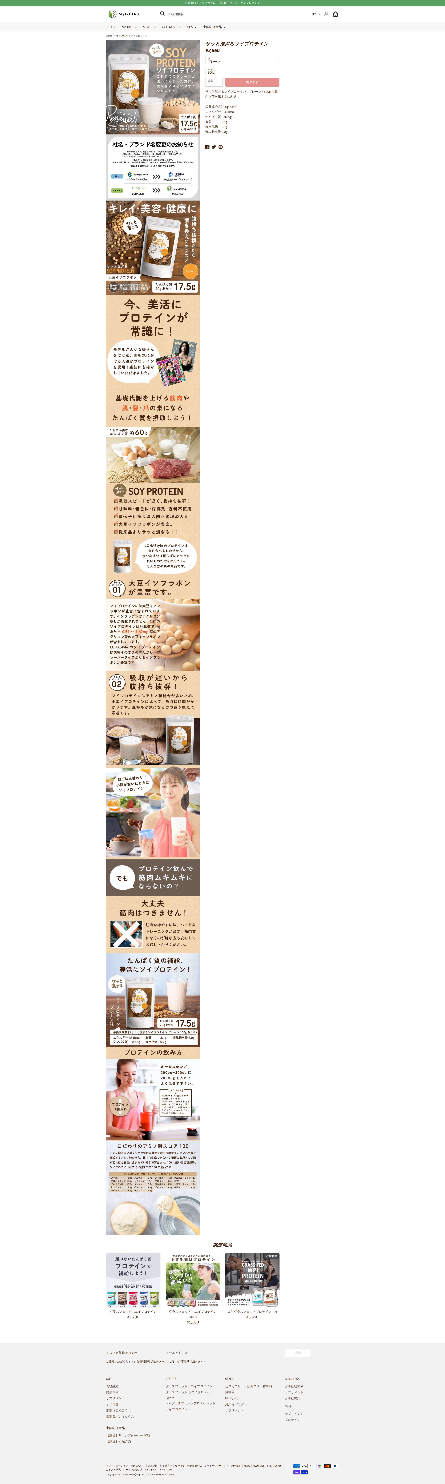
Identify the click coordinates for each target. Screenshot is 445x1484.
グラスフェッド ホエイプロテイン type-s (193, 1314)
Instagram (150, 1469)
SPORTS (128, 27)
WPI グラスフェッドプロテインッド (191, 1403)
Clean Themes (167, 1474)
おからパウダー (236, 1404)
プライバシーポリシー (216, 1465)
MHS (190, 27)
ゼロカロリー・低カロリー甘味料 (248, 1386)
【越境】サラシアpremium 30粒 (128, 1435)
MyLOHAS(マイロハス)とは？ (268, 1465)
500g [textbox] (211, 72)
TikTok (162, 1469)
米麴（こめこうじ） (120, 1410)
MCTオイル (232, 1398)
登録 (298, 1352)
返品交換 (152, 1465)
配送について (138, 1465)
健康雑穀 (112, 1392)
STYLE (147, 27)
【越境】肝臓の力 (118, 1441)
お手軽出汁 (292, 1398)
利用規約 (236, 1465)
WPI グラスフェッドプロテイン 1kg (252, 1311)
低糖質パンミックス (120, 1416)
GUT (110, 27)
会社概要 (180, 1465)
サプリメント (115, 1398)
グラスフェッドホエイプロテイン (133, 1311)
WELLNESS (169, 27)
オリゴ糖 (112, 1404)
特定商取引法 (194, 1465)
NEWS (247, 1465)
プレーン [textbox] (214, 61)
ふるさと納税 (113, 1469)
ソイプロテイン (177, 1409)
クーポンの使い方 (133, 1469)
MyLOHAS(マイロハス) (137, 1474)
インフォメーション (117, 1465)
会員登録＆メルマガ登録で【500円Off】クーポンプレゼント (222, 3)
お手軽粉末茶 (294, 1386)
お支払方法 (166, 1465)
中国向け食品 (212, 27)
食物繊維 (112, 1386)
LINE (169, 1469)
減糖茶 (229, 1392)
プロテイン (292, 1419)
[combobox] (242, 60)
